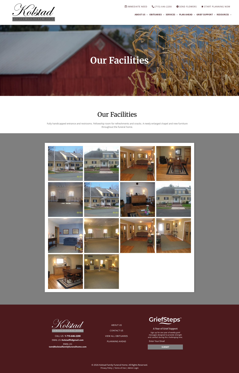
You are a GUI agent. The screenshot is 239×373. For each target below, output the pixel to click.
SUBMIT (165, 347)
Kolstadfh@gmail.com (73, 340)
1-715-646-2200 (73, 335)
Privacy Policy (106, 368)
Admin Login (133, 368)
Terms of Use (120, 368)
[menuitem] (141, 14)
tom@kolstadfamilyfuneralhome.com (68, 346)
